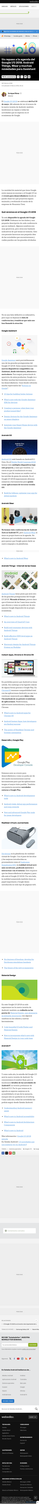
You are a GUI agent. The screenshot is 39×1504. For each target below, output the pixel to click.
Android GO (7, 459)
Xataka (4, 1427)
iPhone (35, 36)
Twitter (21, 76)
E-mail (29, 76)
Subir (31, 1417)
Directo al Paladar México (10, 1490)
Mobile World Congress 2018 (23, 462)
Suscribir (32, 1345)
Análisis (22, 1375)
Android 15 (23, 1395)
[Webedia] (34, 1)
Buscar (36, 1409)
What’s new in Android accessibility (19, 1116)
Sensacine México (26, 1485)
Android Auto (6, 1395)
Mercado (23, 1383)
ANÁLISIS (5, 6)
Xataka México (7, 1482)
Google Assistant (9, 360)
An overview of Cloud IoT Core (17, 622)
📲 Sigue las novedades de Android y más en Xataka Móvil (20, 31)
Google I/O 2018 (10, 101)
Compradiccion (7, 1472)
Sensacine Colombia (26, 1487)
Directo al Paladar (7, 1453)
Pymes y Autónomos (26, 1469)
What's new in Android (13, 1130)
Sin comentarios (9, 77)
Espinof (22, 1443)
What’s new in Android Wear (16, 558)
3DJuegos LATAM (25, 1482)
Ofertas (27, 36)
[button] (14, 93)
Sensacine (23, 1440)
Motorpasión (24, 1453)
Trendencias (6, 1466)
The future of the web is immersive (19, 968)
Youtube (18, 1358)
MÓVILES (13, 6)
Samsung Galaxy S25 (22, 1329)
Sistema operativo (15, 1149)
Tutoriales (23, 1379)
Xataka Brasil (6, 1485)
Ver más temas (8, 1401)
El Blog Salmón (24, 1466)
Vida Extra (23, 1430)
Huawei (4, 1387)
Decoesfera (6, 1469)
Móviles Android (7, 1375)
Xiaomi (4, 1391)
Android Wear (30, 532)
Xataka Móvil (6, 1430)
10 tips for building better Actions (18, 394)
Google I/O (28, 1149)
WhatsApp (7, 36)
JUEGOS (34, 6)
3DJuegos (23, 1427)
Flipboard (25, 76)
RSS (26, 1358)
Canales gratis (17, 36)
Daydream (6, 853)
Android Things (8, 594)
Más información (31, 1502)
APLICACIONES (24, 6)
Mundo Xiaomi (6, 1439)
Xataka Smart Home (8, 1436)
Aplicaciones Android (9, 1379)
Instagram (22, 1358)
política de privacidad (29, 1349)
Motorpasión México (26, 1490)
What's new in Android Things (17, 616)
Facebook (18, 76)
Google (22, 1387)
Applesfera (5, 1433)
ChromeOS (6, 690)
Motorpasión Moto (26, 1456)
